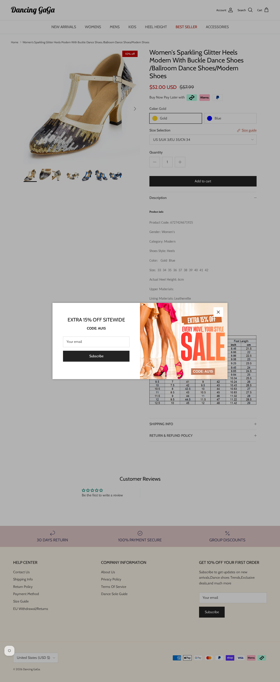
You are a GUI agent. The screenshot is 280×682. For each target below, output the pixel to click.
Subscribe (96, 356)
